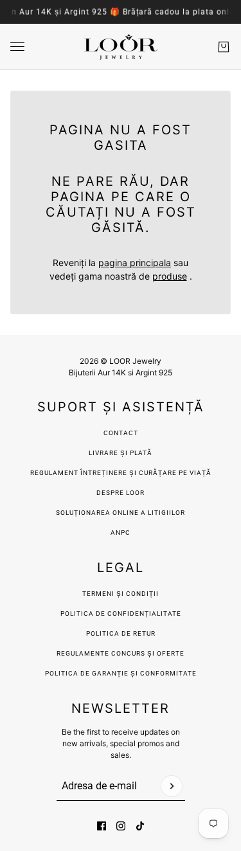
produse (169, 276)
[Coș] (224, 47)
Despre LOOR (120, 492)
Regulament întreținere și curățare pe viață (120, 472)
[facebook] (101, 826)
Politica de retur (121, 633)
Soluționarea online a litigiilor (120, 512)
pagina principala (134, 262)
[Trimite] (172, 786)
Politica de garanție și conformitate (121, 673)
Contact (120, 432)
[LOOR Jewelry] (120, 47)
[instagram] (121, 826)
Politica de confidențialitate (120, 613)
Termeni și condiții (120, 593)
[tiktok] (140, 826)
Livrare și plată (120, 452)
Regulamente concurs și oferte (120, 653)
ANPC (120, 532)
